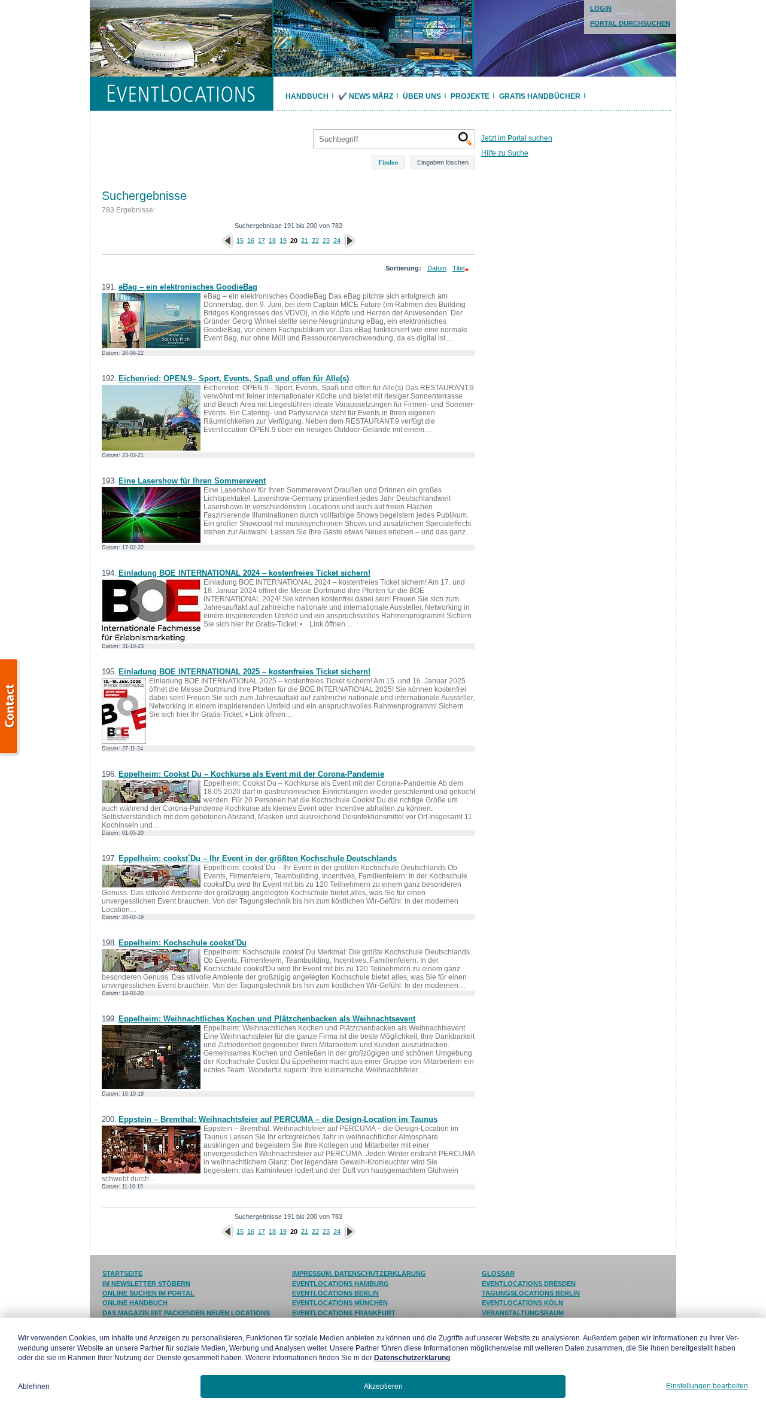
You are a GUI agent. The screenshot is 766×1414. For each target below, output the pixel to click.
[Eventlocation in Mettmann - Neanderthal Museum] (575, 38)
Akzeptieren (383, 1386)
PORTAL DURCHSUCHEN (630, 23)
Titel (458, 268)
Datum (436, 268)
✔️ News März (365, 96)
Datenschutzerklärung (412, 1358)
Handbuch (307, 96)
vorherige (227, 241)
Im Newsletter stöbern (146, 1283)
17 (261, 240)
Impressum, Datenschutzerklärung (359, 1273)
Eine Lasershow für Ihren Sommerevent (192, 480)
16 (250, 240)
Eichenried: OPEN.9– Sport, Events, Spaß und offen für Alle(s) (233, 378)
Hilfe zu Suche (504, 153)
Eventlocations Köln (522, 1302)
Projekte (470, 96)
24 (337, 240)
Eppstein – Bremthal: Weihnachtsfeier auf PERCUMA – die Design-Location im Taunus (277, 1119)
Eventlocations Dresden (529, 1283)
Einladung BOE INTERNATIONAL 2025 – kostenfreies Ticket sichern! (244, 671)
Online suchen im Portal (148, 1293)
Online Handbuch (135, 1302)
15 (240, 240)
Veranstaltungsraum (523, 1312)
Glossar (498, 1273)
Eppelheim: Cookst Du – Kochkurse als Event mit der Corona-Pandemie (251, 774)
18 (272, 240)
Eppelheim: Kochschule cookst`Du (182, 942)
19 (283, 240)
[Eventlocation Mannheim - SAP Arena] (372, 38)
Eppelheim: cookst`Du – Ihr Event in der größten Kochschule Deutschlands (257, 858)
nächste (349, 241)
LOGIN (601, 8)
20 (293, 240)
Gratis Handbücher (539, 96)
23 (326, 240)
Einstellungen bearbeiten (707, 1386)
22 (315, 240)
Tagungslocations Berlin (531, 1293)
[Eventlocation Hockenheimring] (181, 38)
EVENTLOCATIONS (181, 94)
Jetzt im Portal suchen (516, 138)
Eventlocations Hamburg (340, 1283)
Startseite (122, 1273)
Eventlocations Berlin (335, 1293)
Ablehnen (34, 1386)
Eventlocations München (340, 1302)
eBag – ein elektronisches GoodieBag (187, 286)
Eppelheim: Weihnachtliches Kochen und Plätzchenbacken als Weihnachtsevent (266, 1018)
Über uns (422, 96)
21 (304, 240)
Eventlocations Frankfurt (344, 1312)
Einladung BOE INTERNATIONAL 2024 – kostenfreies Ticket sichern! (244, 572)
